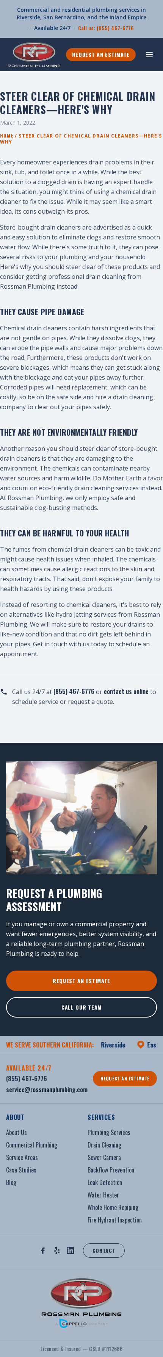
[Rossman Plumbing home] (35, 54)
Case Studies (21, 1169)
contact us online (126, 691)
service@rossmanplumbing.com (47, 1089)
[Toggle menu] (149, 54)
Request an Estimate (101, 54)
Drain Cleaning (104, 1144)
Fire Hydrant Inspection (115, 1219)
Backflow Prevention (111, 1169)
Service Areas (22, 1157)
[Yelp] (57, 1250)
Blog (11, 1182)
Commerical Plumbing (31, 1144)
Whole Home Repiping (113, 1207)
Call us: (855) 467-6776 (106, 28)
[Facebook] (42, 1250)
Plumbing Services (109, 1132)
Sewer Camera (104, 1157)
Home (6, 135)
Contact (104, 1250)
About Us (16, 1132)
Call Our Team (81, 1007)
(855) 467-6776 (73, 691)
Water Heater (103, 1194)
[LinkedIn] (70, 1250)
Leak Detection (105, 1182)
